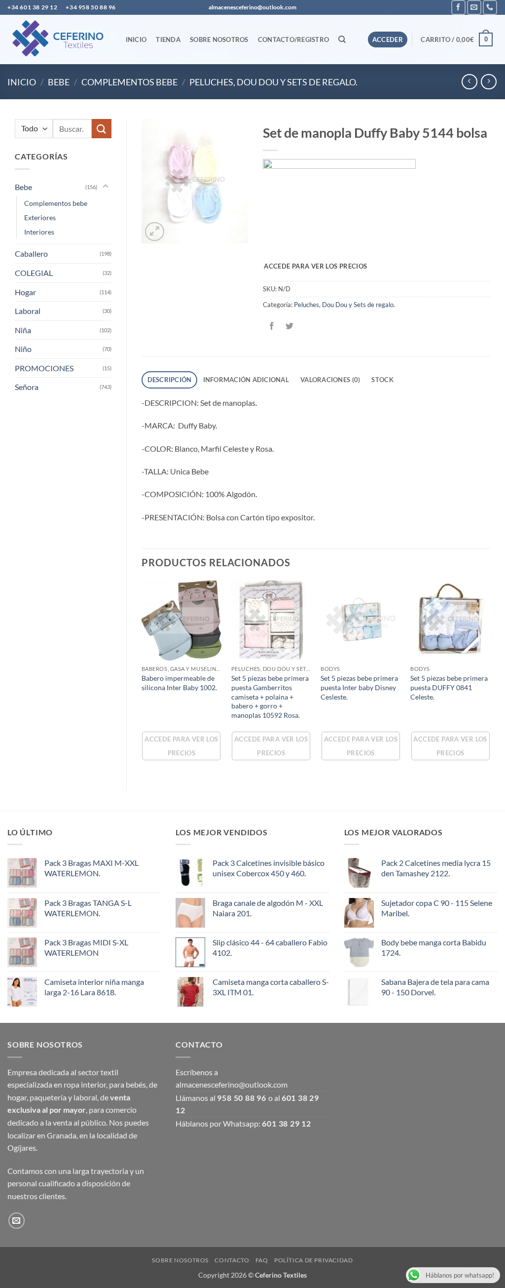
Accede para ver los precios (315, 266)
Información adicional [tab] (246, 380)
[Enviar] (101, 128)
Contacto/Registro (293, 39)
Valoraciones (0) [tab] (330, 380)
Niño (23, 348)
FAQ (261, 1260)
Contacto (232, 1260)
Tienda (168, 39)
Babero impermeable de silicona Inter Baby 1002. (179, 683)
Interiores (39, 232)
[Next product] (469, 81)
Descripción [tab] (169, 380)
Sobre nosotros (219, 39)
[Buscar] (342, 39)
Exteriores (40, 217)
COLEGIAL (34, 272)
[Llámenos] (490, 7)
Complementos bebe (129, 82)
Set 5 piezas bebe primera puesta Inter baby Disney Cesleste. (359, 687)
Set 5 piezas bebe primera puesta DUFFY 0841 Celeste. (449, 687)
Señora (26, 386)
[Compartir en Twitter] (289, 326)
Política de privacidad (313, 1260)
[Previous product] (488, 81)
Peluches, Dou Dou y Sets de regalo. (273, 82)
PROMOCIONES (44, 368)
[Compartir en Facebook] (271, 326)
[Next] (489, 677)
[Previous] (142, 677)
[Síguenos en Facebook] (458, 7)
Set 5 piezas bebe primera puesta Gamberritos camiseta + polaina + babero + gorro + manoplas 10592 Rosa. (270, 696)
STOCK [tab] (382, 380)
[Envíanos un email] (474, 7)
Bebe (59, 82)
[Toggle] (105, 187)
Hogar (25, 292)
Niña (23, 330)
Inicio (136, 39)
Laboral (27, 310)
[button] (388, 40)
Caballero (31, 253)
